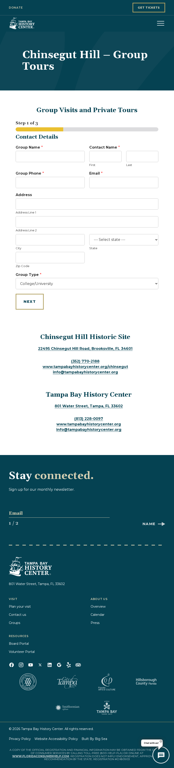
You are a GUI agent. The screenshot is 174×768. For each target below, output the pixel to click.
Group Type (28, 275)
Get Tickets (149, 7)
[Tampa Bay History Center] (31, 23)
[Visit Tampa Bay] (107, 707)
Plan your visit (20, 606)
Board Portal (19, 644)
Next (30, 301)
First (92, 165)
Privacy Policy (20, 739)
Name (149, 524)
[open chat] (161, 755)
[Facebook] (11, 665)
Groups (14, 623)
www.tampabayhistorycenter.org (88, 424)
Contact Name (104, 147)
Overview (98, 606)
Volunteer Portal (22, 652)
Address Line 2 (26, 230)
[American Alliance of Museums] (28, 682)
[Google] (59, 665)
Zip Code (22, 266)
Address (24, 195)
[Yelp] (68, 665)
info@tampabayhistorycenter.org (85, 372)
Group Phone (30, 173)
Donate (16, 7)
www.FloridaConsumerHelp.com (40, 756)
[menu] (160, 23)
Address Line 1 (26, 212)
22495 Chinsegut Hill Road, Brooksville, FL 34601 (85, 348)
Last (129, 165)
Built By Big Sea (94, 739)
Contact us (17, 615)
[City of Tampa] (67, 682)
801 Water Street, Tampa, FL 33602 (89, 406)
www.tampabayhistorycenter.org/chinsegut (85, 367)
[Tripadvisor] (78, 665)
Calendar (97, 615)
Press (95, 623)
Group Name (29, 147)
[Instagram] (21, 665)
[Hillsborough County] (146, 682)
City (18, 248)
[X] (40, 665)
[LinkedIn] (49, 665)
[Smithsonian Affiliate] (67, 707)
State (93, 248)
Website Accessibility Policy (56, 739)
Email (96, 173)
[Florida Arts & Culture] (107, 682)
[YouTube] (30, 665)
